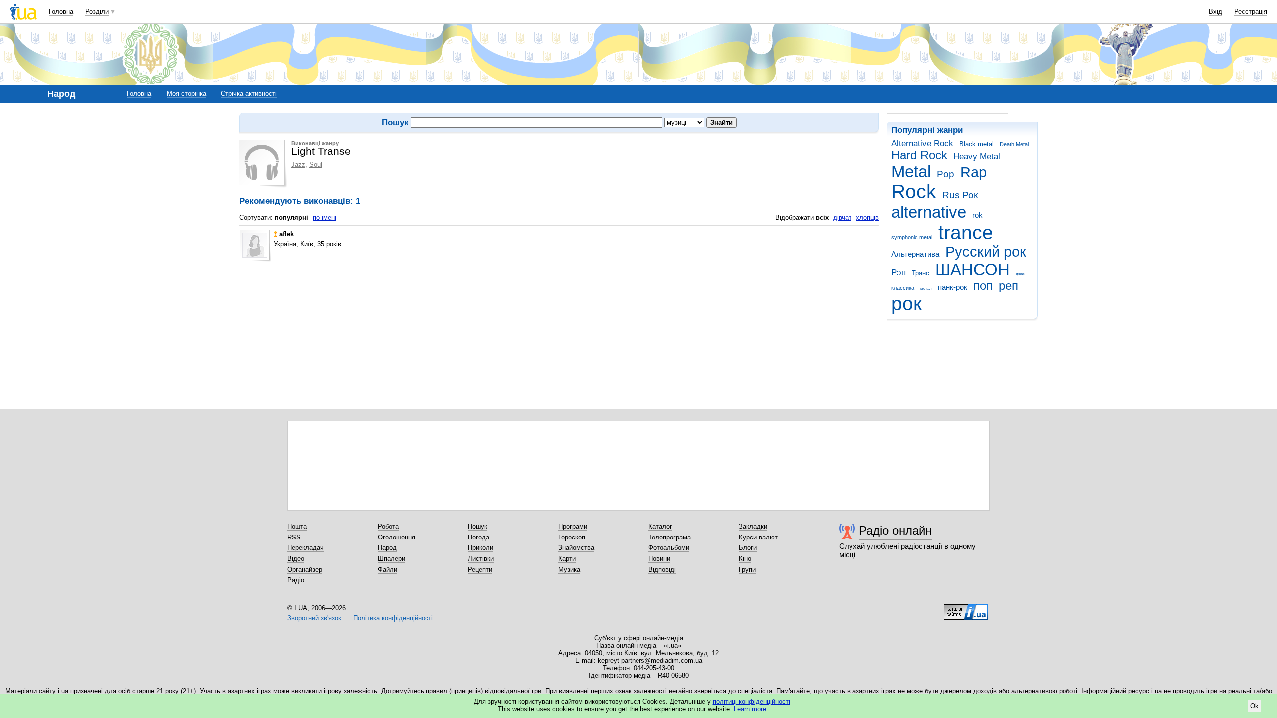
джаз (1020, 274)
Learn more (750, 709)
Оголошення (396, 537)
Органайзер (304, 569)
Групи (747, 569)
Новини (659, 558)
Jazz (298, 164)
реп (1008, 285)
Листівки (481, 558)
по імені (324, 217)
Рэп (898, 272)
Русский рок (985, 252)
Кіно (745, 558)
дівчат (842, 217)
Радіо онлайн (895, 530)
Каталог (660, 526)
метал (926, 288)
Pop (945, 174)
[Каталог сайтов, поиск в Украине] (966, 608)
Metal (911, 171)
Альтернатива (915, 254)
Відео (295, 558)
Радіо (295, 580)
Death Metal (1014, 144)
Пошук (477, 526)
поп (983, 285)
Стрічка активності (249, 93)
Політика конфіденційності (393, 618)
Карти (567, 558)
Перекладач (305, 547)
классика (902, 288)
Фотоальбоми (668, 547)
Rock (913, 191)
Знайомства (576, 547)
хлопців (867, 217)
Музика (569, 569)
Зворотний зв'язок (314, 618)
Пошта (297, 526)
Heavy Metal (976, 156)
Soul (315, 164)
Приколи (480, 547)
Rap (973, 172)
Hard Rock (919, 155)
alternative (928, 212)
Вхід (1215, 11)
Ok (1254, 706)
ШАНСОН (972, 269)
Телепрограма (669, 537)
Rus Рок (960, 195)
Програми (572, 526)
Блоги (748, 547)
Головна (61, 11)
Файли (387, 569)
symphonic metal (911, 237)
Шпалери (391, 558)
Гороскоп (571, 537)
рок (906, 303)
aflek (286, 234)
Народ (387, 547)
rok (977, 215)
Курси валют (758, 537)
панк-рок (952, 287)
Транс (920, 273)
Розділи (97, 11)
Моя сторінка (186, 93)
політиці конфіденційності (751, 701)
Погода (478, 537)
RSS (294, 537)
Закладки (753, 526)
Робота (388, 526)
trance (965, 232)
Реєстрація (1250, 11)
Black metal (976, 144)
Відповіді (662, 569)
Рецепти (480, 569)
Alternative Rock (922, 143)
